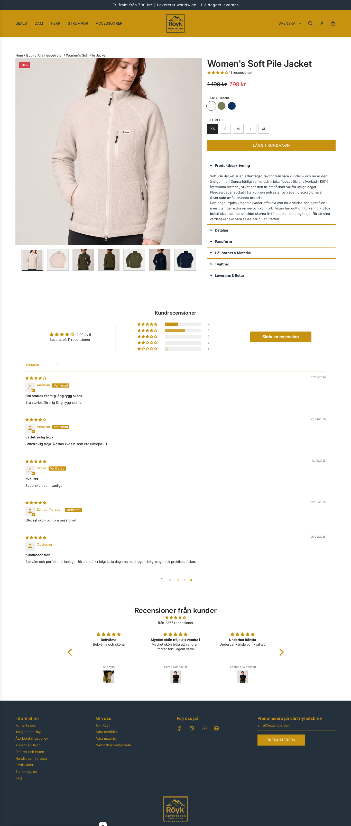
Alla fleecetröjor (50, 55)
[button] (19, 151)
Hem (19, 55)
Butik (30, 55)
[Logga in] (321, 23)
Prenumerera (281, 740)
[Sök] (310, 23)
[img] (35, 378)
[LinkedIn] (216, 728)
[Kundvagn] (333, 23)
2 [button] (170, 580)
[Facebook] (179, 728)
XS (212, 129)
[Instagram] (191, 728)
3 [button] (178, 580)
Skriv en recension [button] (280, 336)
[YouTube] (204, 728)
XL (264, 129)
